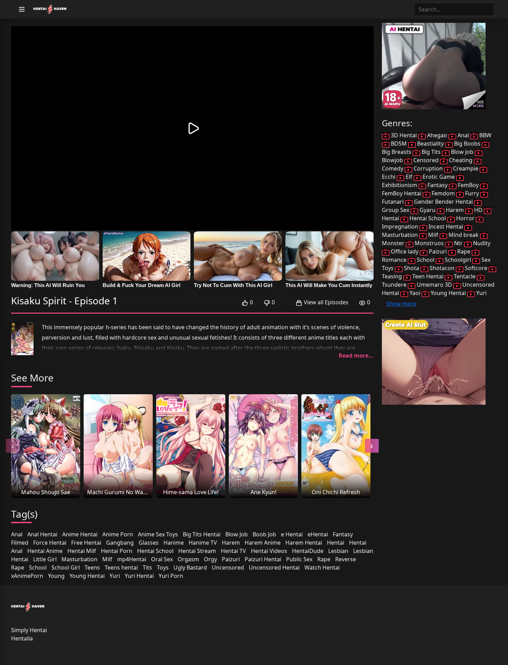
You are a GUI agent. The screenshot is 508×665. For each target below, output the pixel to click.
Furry (472, 193)
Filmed (19, 542)
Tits (147, 567)
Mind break (463, 235)
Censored (426, 160)
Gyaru (427, 210)
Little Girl (45, 559)
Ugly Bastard (190, 567)
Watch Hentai (322, 567)
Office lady (404, 251)
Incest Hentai (445, 226)
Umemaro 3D (434, 284)
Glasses (149, 542)
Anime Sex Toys (158, 534)
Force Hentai (49, 542)
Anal (16, 534)
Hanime (173, 542)
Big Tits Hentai (201, 534)
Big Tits (431, 152)
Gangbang (120, 542)
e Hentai (292, 534)
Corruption (428, 168)
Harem (231, 542)
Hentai (335, 542)
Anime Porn (117, 534)
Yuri (115, 576)
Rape (323, 559)
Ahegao (437, 135)
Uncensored (228, 567)
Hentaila (22, 638)
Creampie (466, 168)
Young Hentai (87, 576)
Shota (412, 268)
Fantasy (343, 534)
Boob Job (264, 534)
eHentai (318, 534)
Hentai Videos (269, 551)
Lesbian (338, 551)
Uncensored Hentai (274, 567)
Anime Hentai (79, 534)
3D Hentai (403, 135)
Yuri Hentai (139, 576)
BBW (484, 135)
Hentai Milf (81, 551)
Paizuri (231, 559)
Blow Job (236, 534)
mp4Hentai (131, 559)
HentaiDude (307, 551)
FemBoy (468, 185)
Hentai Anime (45, 551)
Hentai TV (233, 551)
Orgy (210, 559)
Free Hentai (86, 542)
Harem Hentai (303, 542)
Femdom (443, 193)
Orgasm (188, 559)
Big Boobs (467, 143)
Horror (465, 218)
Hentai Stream (197, 551)
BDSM (398, 143)
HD (478, 210)
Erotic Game (438, 177)
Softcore (476, 268)
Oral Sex (162, 559)
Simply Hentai (29, 630)
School (38, 567)
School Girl (65, 567)
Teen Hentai (428, 276)
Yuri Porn (171, 576)
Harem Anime (263, 542)
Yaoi (415, 293)
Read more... (356, 355)
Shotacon (442, 268)
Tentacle (464, 276)
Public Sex (299, 559)
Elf (409, 177)
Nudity (481, 243)
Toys (163, 567)
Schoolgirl (457, 260)
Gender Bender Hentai (443, 201)
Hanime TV (203, 542)
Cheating (461, 160)
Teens (92, 567)
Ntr (458, 243)
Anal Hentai (42, 534)
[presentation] (13, 446)
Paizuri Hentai (263, 559)
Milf (107, 559)
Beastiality (430, 143)
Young (56, 576)
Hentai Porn (116, 551)
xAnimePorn (27, 576)
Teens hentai (121, 567)
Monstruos (429, 243)
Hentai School (155, 551)
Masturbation (79, 559)
